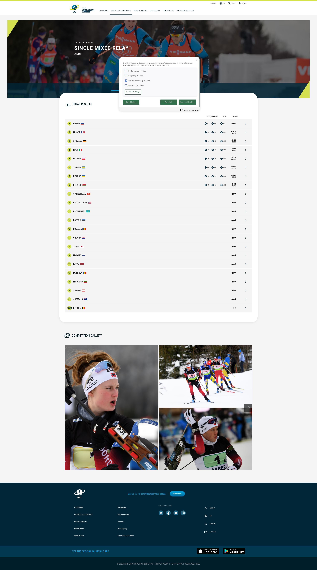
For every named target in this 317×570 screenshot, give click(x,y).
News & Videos (80, 522)
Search (212, 524)
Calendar (78, 507)
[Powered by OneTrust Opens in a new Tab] (189, 109)
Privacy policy (161, 564)
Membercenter (123, 515)
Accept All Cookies (187, 102)
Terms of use (177, 564)
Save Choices (131, 102)
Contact (213, 532)
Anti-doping (122, 529)
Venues (121, 522)
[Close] (196, 60)
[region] (159, 84)
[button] (111, 407)
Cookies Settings (192, 564)
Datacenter (122, 507)
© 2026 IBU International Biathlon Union (135, 564)
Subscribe (177, 494)
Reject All (168, 102)
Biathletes (79, 529)
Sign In (212, 508)
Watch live (168, 11)
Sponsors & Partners (126, 536)
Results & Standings (83, 515)
